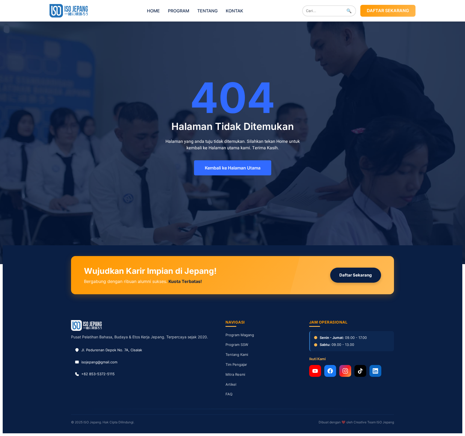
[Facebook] (330, 371)
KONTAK (234, 10)
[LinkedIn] (375, 371)
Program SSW (237, 344)
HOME (153, 10)
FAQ (229, 394)
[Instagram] (345, 371)
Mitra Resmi (235, 374)
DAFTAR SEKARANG (388, 10)
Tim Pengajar (236, 364)
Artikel (231, 384)
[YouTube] (315, 371)
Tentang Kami (237, 354)
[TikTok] (360, 371)
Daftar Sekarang (355, 275)
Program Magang (240, 335)
